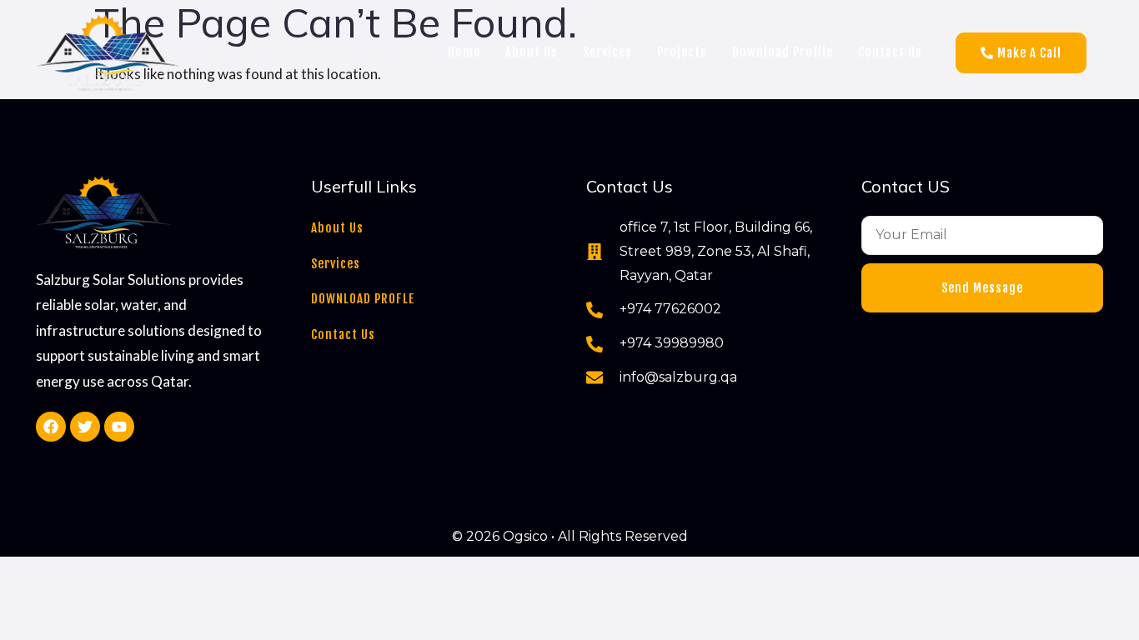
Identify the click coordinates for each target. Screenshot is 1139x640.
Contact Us (890, 52)
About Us (531, 52)
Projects (682, 52)
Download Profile (782, 52)
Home (464, 52)
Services (607, 52)
